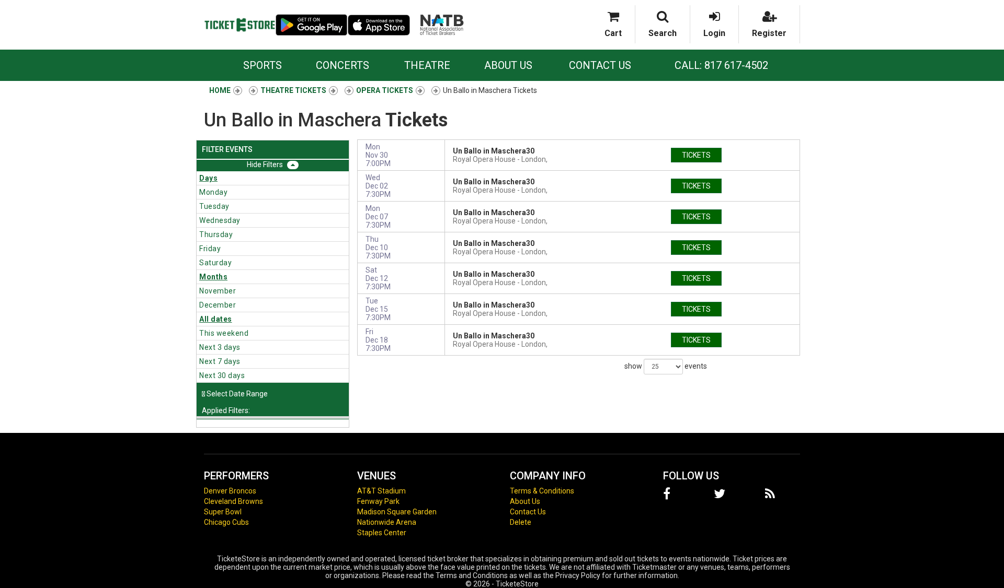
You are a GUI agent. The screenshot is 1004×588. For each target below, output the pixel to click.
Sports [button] (262, 65)
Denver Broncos (230, 491)
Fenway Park (378, 501)
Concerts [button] (342, 65)
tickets (696, 155)
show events (665, 365)
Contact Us (600, 65)
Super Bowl (223, 512)
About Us (508, 65)
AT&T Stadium (381, 491)
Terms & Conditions (542, 491)
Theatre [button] (427, 65)
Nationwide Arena (386, 522)
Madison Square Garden (397, 512)
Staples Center (381, 532)
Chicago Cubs (226, 522)
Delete (520, 522)
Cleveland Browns (233, 501)
